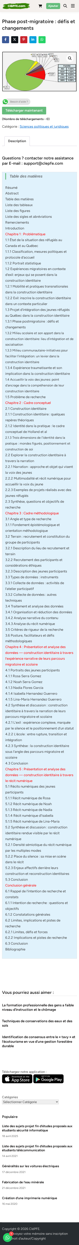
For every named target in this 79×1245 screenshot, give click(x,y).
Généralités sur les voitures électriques (30, 1166)
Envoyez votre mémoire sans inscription (39, 1234)
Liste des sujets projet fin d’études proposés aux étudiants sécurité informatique (37, 1128)
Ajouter (53, 6)
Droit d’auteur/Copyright (28, 1238)
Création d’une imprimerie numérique (29, 1198)
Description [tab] (17, 141)
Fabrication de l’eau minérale (23, 1182)
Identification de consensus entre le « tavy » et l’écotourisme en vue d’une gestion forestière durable (38, 1041)
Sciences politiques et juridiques (44, 126)
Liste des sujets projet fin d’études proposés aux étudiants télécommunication (37, 1148)
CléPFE (34, 1229)
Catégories (10, 1097)
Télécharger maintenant (24, 110)
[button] (70, 58)
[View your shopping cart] (40, 7)
